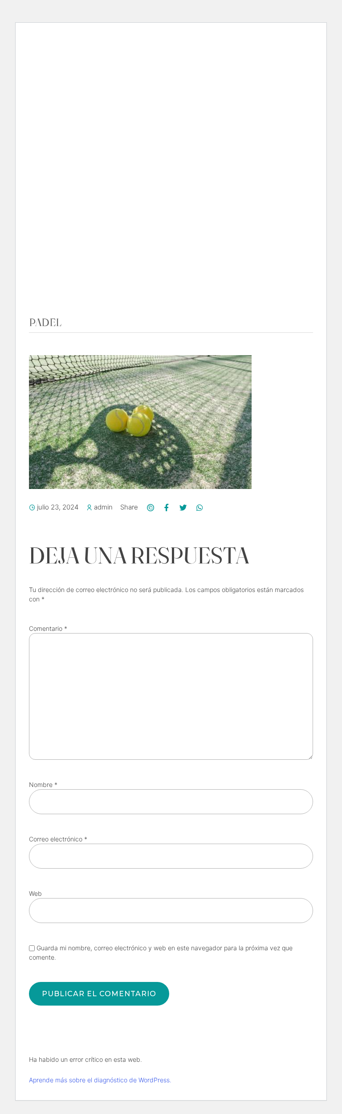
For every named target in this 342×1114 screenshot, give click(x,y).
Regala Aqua (73, 268)
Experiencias (74, 213)
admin (103, 507)
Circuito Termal (80, 199)
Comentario (48, 628)
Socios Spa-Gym (78, 254)
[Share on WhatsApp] (199, 507)
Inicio (59, 185)
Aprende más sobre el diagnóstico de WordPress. (100, 1080)
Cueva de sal (73, 240)
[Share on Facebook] (166, 507)
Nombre (43, 784)
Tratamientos (75, 227)
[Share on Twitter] (183, 507)
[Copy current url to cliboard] (150, 507)
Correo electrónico (58, 839)
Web (35, 893)
